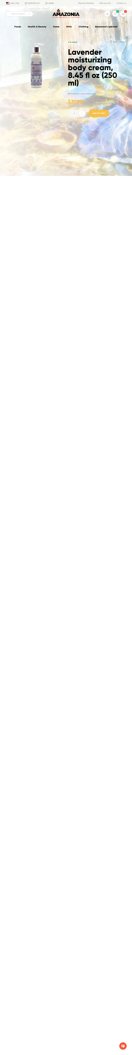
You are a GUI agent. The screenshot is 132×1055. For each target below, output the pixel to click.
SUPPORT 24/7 (34, 3)
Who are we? (105, 3)
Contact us (121, 3)
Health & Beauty (37, 26)
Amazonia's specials (106, 26)
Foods (17, 26)
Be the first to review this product (82, 94)
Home (56, 26)
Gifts (69, 26)
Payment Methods (86, 3)
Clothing (83, 26)
